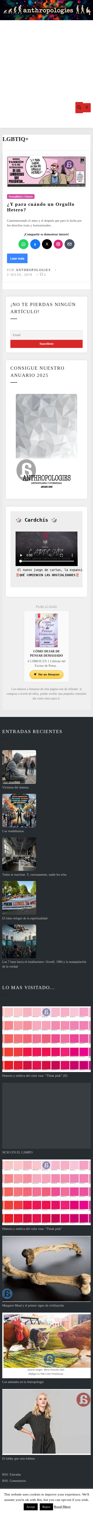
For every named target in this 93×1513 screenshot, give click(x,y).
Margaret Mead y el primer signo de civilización (33, 1305)
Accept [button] (30, 1507)
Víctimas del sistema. (15, 787)
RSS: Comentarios (14, 1481)
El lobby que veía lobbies (18, 1458)
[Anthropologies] (46, 10)
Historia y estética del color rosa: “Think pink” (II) (34, 1075)
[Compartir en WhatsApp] (23, 244)
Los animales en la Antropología (23, 1382)
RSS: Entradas (11, 1474)
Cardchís (36, 520)
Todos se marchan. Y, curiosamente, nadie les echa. (34, 874)
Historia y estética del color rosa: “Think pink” (32, 1229)
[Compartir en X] (47, 244)
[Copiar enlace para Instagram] (58, 244)
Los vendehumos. (13, 831)
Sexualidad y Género (21, 196)
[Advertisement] (46, 53)
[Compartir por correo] (69, 244)
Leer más (17, 259)
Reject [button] (46, 1507)
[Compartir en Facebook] (35, 244)
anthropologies (33, 270)
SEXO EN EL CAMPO (17, 1152)
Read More (62, 1507)
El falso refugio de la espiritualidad (24, 918)
